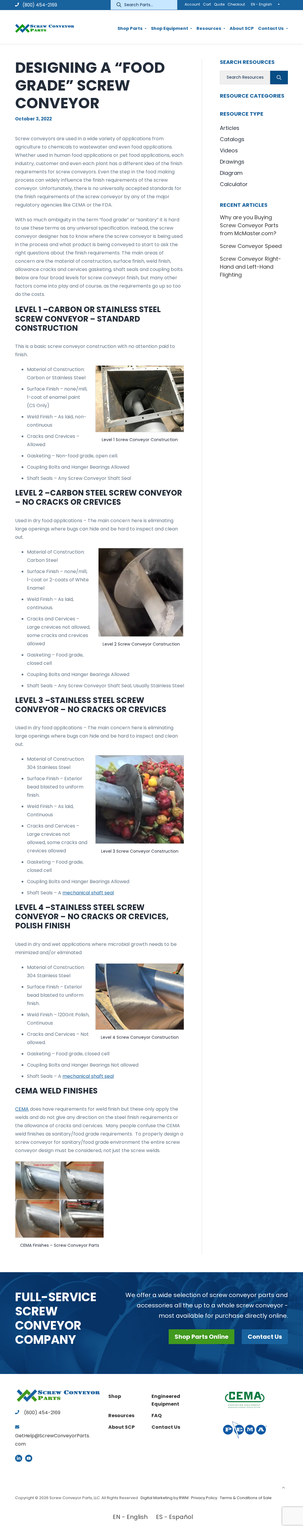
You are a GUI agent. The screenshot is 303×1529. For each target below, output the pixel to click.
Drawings (232, 161)
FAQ (157, 1415)
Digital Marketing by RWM (164, 1498)
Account (192, 4)
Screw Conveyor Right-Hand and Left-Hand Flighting (250, 266)
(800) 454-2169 (39, 5)
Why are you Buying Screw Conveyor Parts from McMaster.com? (249, 225)
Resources (121, 1415)
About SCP (121, 1427)
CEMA (22, 1109)
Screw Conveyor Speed (251, 246)
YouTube (28, 1458)
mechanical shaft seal (88, 892)
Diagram (231, 173)
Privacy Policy (204, 1498)
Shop (114, 1396)
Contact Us (265, 1337)
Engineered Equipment (166, 1400)
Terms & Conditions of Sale (246, 1498)
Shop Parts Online (201, 1337)
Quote (219, 4)
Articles (229, 128)
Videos (229, 150)
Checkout (236, 4)
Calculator (234, 184)
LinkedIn (18, 1458)
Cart (207, 4)
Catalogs (232, 139)
